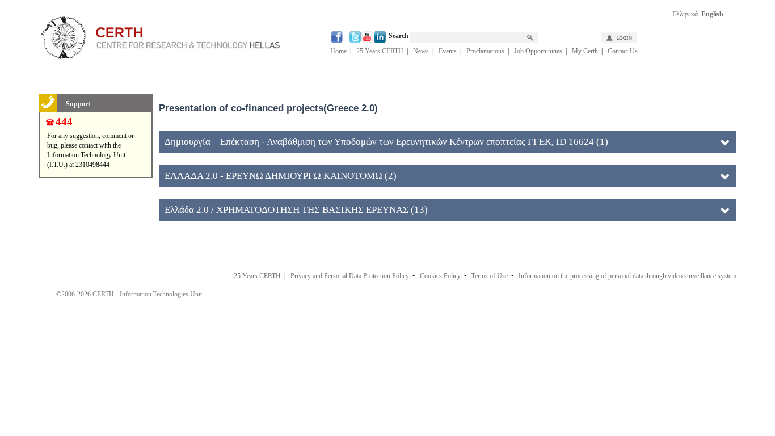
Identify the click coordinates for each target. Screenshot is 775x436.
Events (448, 51)
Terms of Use (489, 276)
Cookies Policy (440, 276)
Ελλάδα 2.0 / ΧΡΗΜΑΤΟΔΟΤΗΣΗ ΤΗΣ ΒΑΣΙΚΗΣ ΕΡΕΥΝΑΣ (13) (296, 209)
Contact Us (623, 51)
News (421, 51)
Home (338, 51)
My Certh (585, 51)
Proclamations (485, 51)
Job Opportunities (538, 51)
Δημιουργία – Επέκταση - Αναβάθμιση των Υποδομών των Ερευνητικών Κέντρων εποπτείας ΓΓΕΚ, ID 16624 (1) (386, 141)
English (712, 14)
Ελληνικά (685, 14)
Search (399, 36)
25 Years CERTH (379, 51)
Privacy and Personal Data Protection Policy (349, 276)
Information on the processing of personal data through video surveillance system (627, 276)
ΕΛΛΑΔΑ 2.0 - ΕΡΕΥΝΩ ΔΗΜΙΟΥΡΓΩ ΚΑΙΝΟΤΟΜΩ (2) (281, 175)
